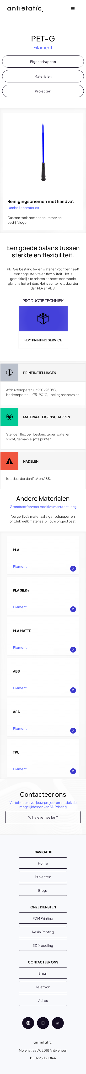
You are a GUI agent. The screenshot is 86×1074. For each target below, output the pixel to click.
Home (43, 863)
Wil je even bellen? (43, 817)
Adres (43, 1000)
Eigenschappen (43, 61)
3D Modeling (43, 945)
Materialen (43, 76)
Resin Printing (43, 932)
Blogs (43, 890)
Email (43, 973)
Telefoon (43, 987)
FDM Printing (43, 918)
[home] (24, 9)
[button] (73, 9)
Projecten (43, 91)
